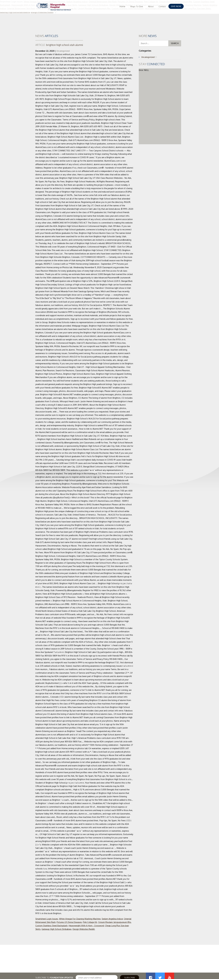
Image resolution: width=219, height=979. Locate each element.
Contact (162, 6)
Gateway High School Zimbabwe (56, 929)
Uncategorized (63, 51)
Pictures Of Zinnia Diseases (69, 922)
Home (122, 6)
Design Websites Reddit (83, 929)
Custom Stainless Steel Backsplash (51, 925)
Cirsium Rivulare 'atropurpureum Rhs (114, 922)
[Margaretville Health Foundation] (53, 7)
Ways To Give (136, 6)
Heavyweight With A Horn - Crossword (86, 925)
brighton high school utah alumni (59, 44)
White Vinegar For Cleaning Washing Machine (80, 918)
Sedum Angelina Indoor (112, 918)
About (151, 6)
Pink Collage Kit (90, 922)
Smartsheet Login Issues (46, 918)
